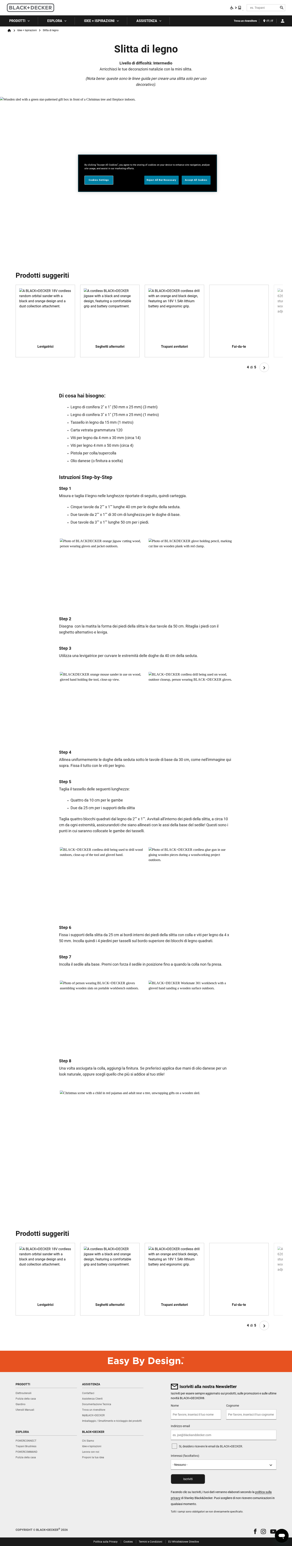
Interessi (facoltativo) (185, 1455)
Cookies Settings (99, 179)
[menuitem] (19, 20)
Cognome (232, 1405)
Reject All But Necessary (161, 179)
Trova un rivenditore (245, 20)
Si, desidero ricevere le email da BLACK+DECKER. (211, 1446)
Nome (175, 1405)
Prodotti (17, 21)
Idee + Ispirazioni (99, 21)
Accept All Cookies (196, 179)
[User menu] (283, 21)
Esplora (54, 21)
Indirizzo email (180, 1426)
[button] (255, 1531)
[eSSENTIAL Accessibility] (235, 7)
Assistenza (146, 21)
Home (9, 30)
